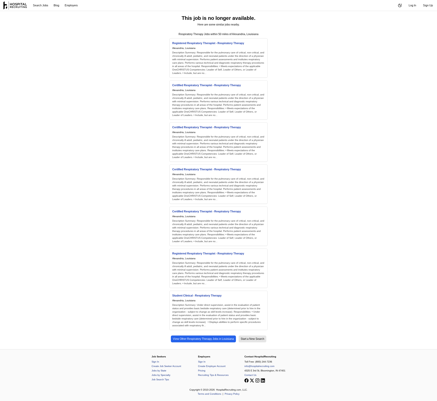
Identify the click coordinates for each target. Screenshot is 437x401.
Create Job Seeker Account (166, 366)
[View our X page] (252, 380)
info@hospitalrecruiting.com (259, 366)
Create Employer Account (211, 366)
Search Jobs (40, 5)
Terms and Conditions (209, 393)
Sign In (155, 361)
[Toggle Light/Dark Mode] (399, 5)
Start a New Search (252, 338)
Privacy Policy (232, 393)
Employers (71, 5)
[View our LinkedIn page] (263, 380)
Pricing (201, 370)
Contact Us (250, 375)
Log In (412, 5)
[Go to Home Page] (15, 5)
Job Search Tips (160, 379)
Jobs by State (159, 370)
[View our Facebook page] (246, 380)
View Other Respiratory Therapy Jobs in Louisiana (203, 338)
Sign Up (428, 5)
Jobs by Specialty (161, 375)
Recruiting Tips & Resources (213, 375)
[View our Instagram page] (257, 380)
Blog (56, 5)
